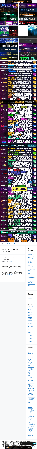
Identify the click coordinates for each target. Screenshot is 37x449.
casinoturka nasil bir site (5, 278)
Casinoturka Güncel (30, 381)
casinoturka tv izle (30, 418)
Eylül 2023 (29, 339)
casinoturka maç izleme (31, 401)
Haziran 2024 (30, 326)
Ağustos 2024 (30, 323)
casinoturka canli (31, 363)
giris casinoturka (30, 428)
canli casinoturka (30, 353)
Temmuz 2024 (30, 324)
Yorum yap (4, 279)
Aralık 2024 (30, 317)
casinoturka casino (30, 368)
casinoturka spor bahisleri (30, 412)
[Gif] (18, 102)
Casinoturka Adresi (31, 253)
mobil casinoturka (31, 432)
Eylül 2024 (29, 321)
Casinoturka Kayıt (30, 395)
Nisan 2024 (30, 329)
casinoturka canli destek (31, 366)
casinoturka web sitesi (30, 422)
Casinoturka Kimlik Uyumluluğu (9, 259)
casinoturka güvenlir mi (31, 389)
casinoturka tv (31, 415)
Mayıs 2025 (30, 312)
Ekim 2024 (30, 320)
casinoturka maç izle (31, 399)
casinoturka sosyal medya (31, 410)
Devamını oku (9, 274)
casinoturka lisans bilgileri (31, 398)
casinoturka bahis (31, 358)
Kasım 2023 (30, 336)
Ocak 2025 (30, 315)
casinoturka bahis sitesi (30, 361)
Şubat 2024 (30, 332)
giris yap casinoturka (30, 429)
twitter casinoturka (30, 434)
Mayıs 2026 (30, 308)
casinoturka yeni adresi (30, 423)
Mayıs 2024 (30, 327)
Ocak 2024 (30, 333)
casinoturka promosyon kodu (30, 408)
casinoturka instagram (30, 392)
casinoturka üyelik (31, 425)
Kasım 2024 (30, 318)
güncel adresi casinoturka (30, 431)
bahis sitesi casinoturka (30, 350)
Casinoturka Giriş (31, 254)
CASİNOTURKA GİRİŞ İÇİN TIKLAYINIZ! (18, 37)
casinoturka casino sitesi (30, 369)
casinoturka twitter (30, 420)
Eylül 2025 (29, 309)
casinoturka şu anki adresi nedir (31, 427)
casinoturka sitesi (30, 409)
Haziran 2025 (30, 311)
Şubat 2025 (30, 314)
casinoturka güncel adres (31, 384)
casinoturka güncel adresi (30, 386)
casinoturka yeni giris (31, 424)
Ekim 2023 (30, 338)
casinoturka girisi (30, 371)
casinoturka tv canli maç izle (31, 417)
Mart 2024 (30, 330)
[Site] (18, 62)
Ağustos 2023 (30, 341)
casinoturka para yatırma (30, 404)
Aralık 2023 (30, 335)
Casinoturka (30, 274)
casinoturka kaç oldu (31, 397)
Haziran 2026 (30, 306)
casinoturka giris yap (30, 374)
